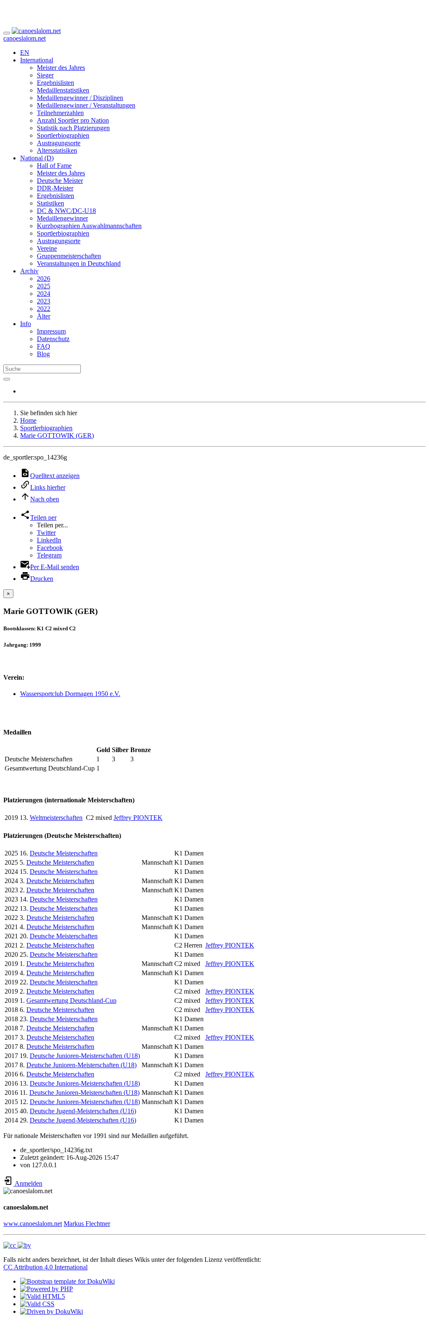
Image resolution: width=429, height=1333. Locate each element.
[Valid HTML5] (42, 1296)
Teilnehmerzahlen (60, 112)
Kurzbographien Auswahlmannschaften (89, 225)
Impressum (51, 331)
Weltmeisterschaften (56, 817)
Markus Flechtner (87, 1223)
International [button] (36, 60)
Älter (43, 316)
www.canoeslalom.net (32, 1223)
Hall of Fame (54, 165)
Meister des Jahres (61, 67)
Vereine (47, 248)
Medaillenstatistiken (63, 90)
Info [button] (25, 323)
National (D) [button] (37, 158)
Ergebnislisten (55, 82)
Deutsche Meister (60, 180)
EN (24, 52)
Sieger (45, 75)
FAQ (43, 346)
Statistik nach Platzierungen (73, 127)
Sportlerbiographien (63, 135)
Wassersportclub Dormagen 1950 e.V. (70, 693)
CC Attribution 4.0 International (45, 1267)
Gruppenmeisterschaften (69, 255)
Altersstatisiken (57, 150)
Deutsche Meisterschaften (64, 853)
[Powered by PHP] (46, 1288)
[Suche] (6, 379)
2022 (43, 308)
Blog (43, 353)
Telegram (49, 555)
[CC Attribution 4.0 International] (17, 1245)
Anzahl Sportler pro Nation (73, 120)
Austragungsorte (58, 142)
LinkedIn (49, 540)
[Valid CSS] (37, 1303)
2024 (43, 293)
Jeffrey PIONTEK (138, 817)
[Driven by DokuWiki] (51, 1311)
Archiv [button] (29, 271)
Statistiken (50, 203)
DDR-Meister (55, 188)
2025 (43, 286)
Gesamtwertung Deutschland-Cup (71, 1000)
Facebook (50, 547)
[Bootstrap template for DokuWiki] (67, 1281)
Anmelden (27, 1183)
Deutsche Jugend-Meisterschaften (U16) (83, 1111)
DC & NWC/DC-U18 (66, 210)
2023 (43, 301)
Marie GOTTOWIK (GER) (57, 435)
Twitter (46, 532)
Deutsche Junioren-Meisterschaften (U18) (85, 1055)
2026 (43, 278)
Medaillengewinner (62, 218)
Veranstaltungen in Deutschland (79, 263)
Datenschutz (53, 338)
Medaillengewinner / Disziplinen (80, 97)
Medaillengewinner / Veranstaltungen (86, 105)
